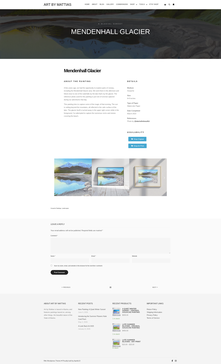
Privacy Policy (152, 315)
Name (53, 256)
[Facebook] (172, 360)
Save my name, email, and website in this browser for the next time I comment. (78, 266)
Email (93, 256)
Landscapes (65, 208)
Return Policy (152, 309)
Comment (54, 236)
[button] (56, 177)
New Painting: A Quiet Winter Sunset (91, 309)
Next (154, 287)
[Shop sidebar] (165, 4)
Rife (45, 361)
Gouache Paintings (56, 208)
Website (134, 256)
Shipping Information (154, 312)
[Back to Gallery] (110, 287)
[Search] (169, 4)
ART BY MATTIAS (55, 4)
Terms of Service (153, 318)
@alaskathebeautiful (142, 121)
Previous (66, 287)
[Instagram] (175, 360)
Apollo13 (77, 361)
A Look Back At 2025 (86, 326)
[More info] (173, 4)
